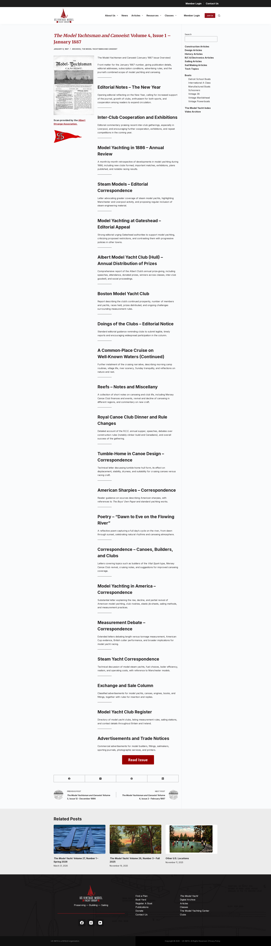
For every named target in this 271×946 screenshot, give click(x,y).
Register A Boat (144, 903)
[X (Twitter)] (100, 778)
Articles (135, 15)
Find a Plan (141, 896)
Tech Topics (192, 68)
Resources (153, 15)
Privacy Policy (214, 941)
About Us (110, 15)
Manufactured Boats (199, 86)
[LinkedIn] (163, 778)
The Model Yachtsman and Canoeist (99, 49)
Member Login (194, 3)
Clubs (183, 914)
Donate (139, 910)
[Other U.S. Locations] (191, 839)
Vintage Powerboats (199, 101)
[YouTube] (100, 922)
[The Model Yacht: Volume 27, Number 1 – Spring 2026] (79, 839)
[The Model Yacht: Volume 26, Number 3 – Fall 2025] (135, 839)
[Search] (219, 16)
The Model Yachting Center (194, 910)
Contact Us (212, 3)
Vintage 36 (194, 93)
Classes (169, 15)
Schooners (194, 90)
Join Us (210, 15)
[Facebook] (69, 778)
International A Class (199, 82)
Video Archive (193, 111)
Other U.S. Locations (177, 858)
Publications (142, 907)
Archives (76, 49)
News (125, 15)
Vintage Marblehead (199, 97)
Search (188, 34)
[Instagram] (91, 922)
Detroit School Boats (199, 79)
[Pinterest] (131, 778)
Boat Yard (141, 899)
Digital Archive (187, 899)
